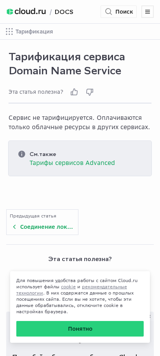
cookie (68, 286)
